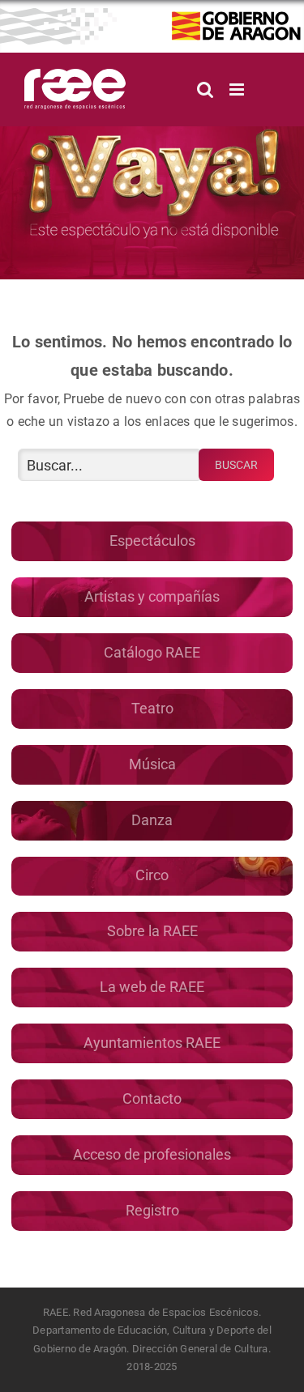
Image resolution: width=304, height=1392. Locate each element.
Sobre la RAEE (152, 930)
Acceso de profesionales (152, 1154)
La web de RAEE (152, 986)
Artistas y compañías (152, 596)
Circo (152, 874)
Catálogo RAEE (152, 652)
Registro (152, 1210)
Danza (152, 819)
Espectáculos (152, 540)
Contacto (152, 1098)
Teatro (152, 708)
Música (152, 764)
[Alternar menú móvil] (237, 89)
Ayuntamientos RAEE (152, 1042)
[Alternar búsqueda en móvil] (205, 89)
